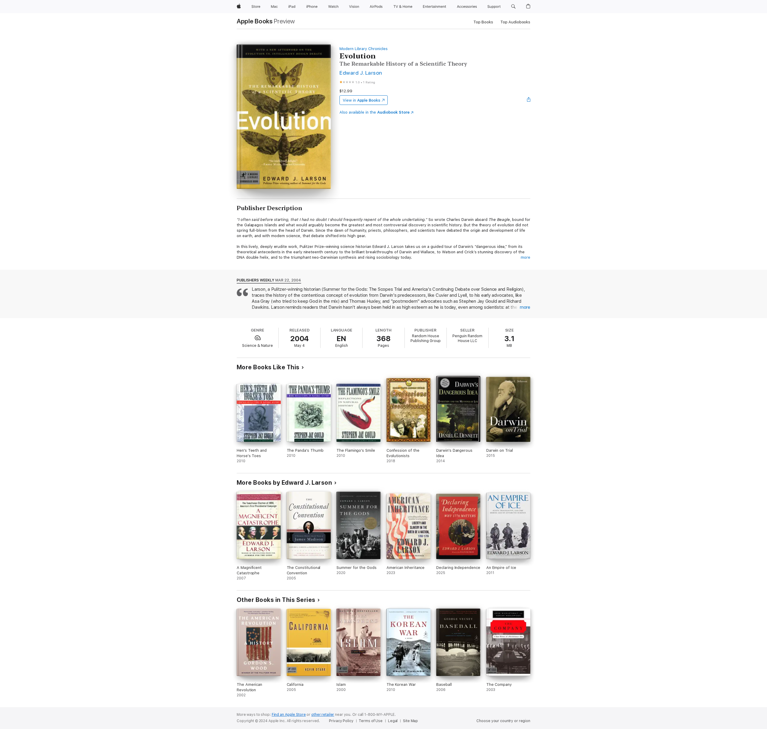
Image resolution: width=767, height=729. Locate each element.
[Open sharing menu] (528, 100)
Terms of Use (371, 721)
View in (361, 100)
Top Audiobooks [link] (515, 22)
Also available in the (374, 112)
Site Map (410, 721)
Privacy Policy (341, 721)
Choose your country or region (503, 721)
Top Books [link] (483, 22)
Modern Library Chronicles (363, 48)
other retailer (322, 715)
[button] (513, 6)
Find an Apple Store (289, 715)
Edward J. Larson (360, 73)
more (525, 257)
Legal (393, 721)
